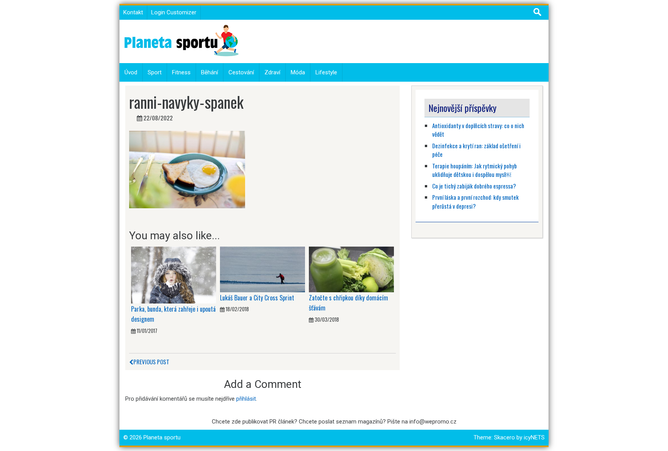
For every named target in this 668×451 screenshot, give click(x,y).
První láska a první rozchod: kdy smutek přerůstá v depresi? (475, 201)
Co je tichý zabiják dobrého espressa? (474, 186)
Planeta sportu (162, 437)
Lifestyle (326, 72)
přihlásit (246, 398)
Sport (155, 72)
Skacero (504, 437)
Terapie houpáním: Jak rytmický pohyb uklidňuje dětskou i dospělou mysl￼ (474, 170)
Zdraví (272, 72)
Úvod (130, 72)
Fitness (181, 72)
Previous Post (151, 361)
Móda (298, 72)
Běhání (209, 72)
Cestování (241, 72)
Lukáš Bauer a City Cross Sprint (257, 297)
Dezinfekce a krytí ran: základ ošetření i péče (476, 150)
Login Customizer (173, 12)
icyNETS (534, 437)
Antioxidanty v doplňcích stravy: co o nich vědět (478, 130)
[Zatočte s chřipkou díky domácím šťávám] (351, 269)
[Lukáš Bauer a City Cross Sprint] (262, 269)
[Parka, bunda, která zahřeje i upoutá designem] (173, 274)
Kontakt (133, 12)
